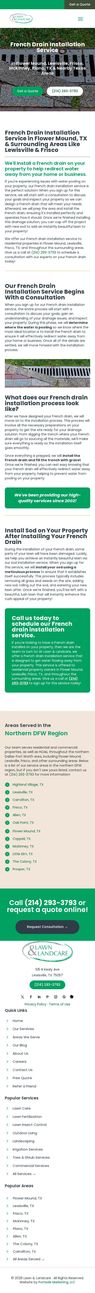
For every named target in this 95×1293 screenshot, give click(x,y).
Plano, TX (20, 1228)
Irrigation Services (28, 1149)
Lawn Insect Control (30, 1124)
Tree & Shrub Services (31, 1157)
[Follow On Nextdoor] (72, 997)
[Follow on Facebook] (31, 997)
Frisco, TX (20, 807)
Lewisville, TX (23, 792)
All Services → (24, 1173)
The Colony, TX (25, 861)
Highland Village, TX (28, 784)
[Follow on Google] (64, 997)
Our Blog (20, 1045)
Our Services (23, 1028)
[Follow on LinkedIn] (39, 997)
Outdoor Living (25, 1133)
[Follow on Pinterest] (47, 997)
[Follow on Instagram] (56, 997)
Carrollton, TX (23, 799)
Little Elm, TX (23, 854)
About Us (20, 1053)
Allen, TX (19, 815)
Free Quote (22, 1077)
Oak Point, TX (23, 822)
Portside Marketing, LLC (57, 1282)
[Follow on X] (23, 997)
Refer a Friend (24, 1086)
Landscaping (23, 1141)
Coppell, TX (22, 838)
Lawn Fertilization (27, 1116)
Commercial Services (31, 1165)
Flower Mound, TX (27, 831)
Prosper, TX (21, 869)
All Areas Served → (29, 1259)
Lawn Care (22, 1108)
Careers (20, 1061)
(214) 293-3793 (65, 91)
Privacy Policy (35, 1004)
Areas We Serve (26, 1037)
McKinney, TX (23, 846)
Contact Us (23, 1069)
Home (18, 1020)
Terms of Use (59, 1004)
